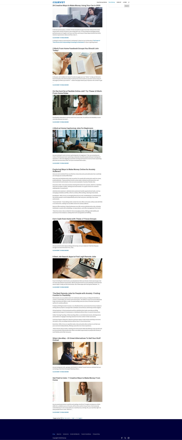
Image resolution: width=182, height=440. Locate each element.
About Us (59, 434)
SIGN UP (119, 2)
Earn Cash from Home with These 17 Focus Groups (74, 219)
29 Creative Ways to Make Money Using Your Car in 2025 (76, 5)
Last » (80, 418)
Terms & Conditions (86, 434)
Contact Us (66, 434)
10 (73, 418)
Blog (54, 434)
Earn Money (112, 2)
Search (127, 5)
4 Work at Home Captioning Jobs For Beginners (73, 128)
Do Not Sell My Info (74, 434)
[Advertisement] (119, 36)
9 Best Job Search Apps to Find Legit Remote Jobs (74, 257)
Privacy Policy (96, 434)
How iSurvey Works (102, 2)
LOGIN (125, 2)
